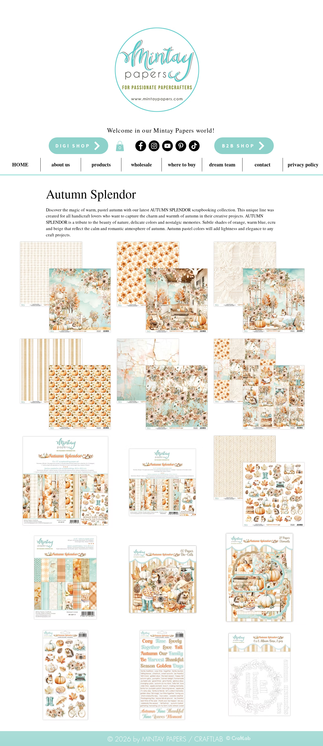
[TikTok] (194, 145)
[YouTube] (167, 145)
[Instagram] (154, 145)
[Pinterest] (180, 145)
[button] (120, 146)
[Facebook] (140, 145)
